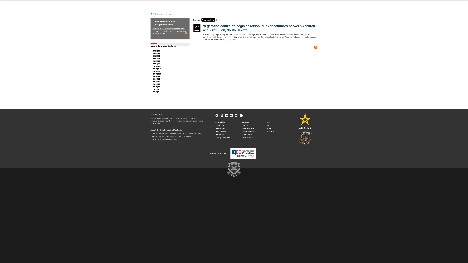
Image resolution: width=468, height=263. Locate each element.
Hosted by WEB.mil (218, 153)
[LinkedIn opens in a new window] (226, 115)
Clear (218, 20)
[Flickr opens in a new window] (236, 115)
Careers (218, 3)
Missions (207, 3)
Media (226, 3)
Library (236, 3)
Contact (244, 3)
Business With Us (191, 3)
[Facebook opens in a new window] (216, 115)
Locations (175, 3)
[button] (316, 3)
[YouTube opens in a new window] (231, 115)
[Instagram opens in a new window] (222, 115)
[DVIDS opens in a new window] (241, 115)
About (164, 3)
